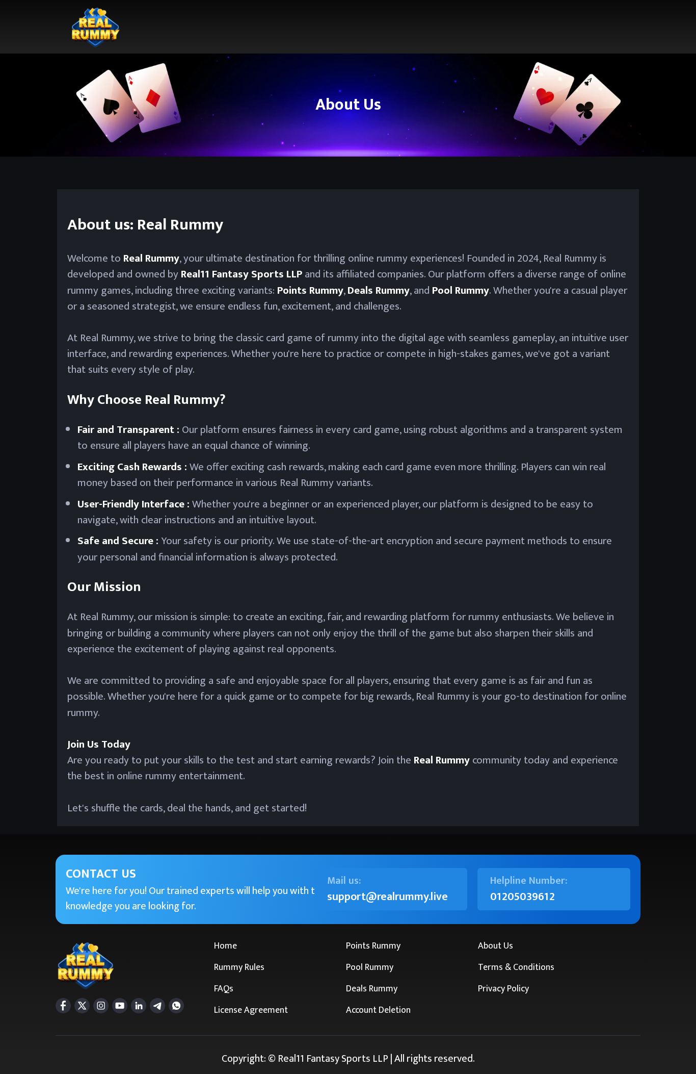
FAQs (223, 988)
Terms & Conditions (516, 967)
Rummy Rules (239, 967)
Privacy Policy (503, 988)
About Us (495, 946)
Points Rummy (373, 946)
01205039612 (522, 896)
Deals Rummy (371, 988)
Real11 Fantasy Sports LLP (241, 274)
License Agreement (251, 1010)
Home (225, 946)
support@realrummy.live (387, 896)
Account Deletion (378, 1010)
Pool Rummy (369, 967)
